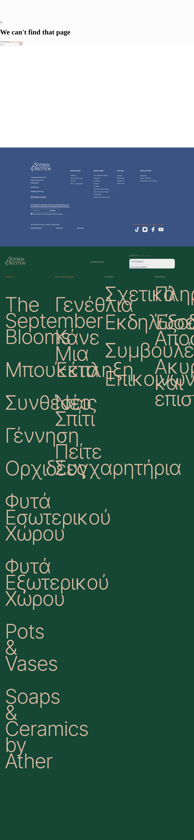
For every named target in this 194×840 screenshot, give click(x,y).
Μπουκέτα (97, 178)
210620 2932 (35, 183)
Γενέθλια (73, 175)
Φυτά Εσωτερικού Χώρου (101, 189)
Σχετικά (119, 175)
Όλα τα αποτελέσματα (138, 267)
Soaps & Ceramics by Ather (102, 197)
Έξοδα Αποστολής (145, 178)
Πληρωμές (143, 175)
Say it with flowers (64, 277)
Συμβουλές (120, 181)
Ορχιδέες (96, 186)
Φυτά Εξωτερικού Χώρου (101, 192)
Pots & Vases (97, 194)
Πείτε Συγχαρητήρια (76, 183)
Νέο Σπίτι (73, 181)
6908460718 (35, 187)
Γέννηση (96, 183)
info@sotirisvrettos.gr (37, 191)
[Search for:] (9, 44)
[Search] (21, 44)
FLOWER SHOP (97, 262)
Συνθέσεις (97, 181)
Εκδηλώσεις (120, 178)
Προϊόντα (9, 277)
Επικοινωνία (120, 183)
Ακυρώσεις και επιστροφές (148, 181)
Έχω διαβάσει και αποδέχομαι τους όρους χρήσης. (48, 214)
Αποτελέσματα (137, 261)
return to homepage (17, 42)
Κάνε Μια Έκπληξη (76, 178)
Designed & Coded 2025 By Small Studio (148, 224)
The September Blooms (101, 175)
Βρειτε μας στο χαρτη (38, 197)
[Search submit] (130, 257)
